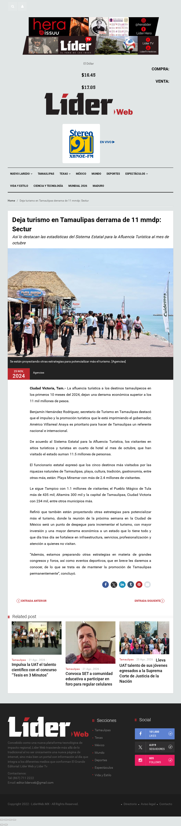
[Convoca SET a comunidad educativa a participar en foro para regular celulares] (90, 642)
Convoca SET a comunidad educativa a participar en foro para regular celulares (89, 678)
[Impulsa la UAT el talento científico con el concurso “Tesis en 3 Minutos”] (37, 637)
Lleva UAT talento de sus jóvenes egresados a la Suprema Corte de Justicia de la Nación (143, 671)
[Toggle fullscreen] (10, 819)
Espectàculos (104, 767)
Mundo (96, 173)
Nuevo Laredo (20, 173)
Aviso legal (148, 804)
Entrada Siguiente (147, 600)
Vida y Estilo (19, 185)
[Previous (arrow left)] (2, 824)
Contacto (165, 804)
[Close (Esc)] (2, 819)
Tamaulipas (46, 173)
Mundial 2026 (77, 185)
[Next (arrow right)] (6, 824)
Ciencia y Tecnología (48, 185)
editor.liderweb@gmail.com (35, 782)
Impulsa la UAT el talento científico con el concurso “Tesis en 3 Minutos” (34, 669)
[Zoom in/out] (14, 819)
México (81, 173)
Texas (64, 173)
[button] (12, 6)
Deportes (113, 173)
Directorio (130, 804)
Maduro (98, 185)
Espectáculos (135, 173)
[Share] (6, 819)
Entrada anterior (34, 600)
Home (11, 200)
